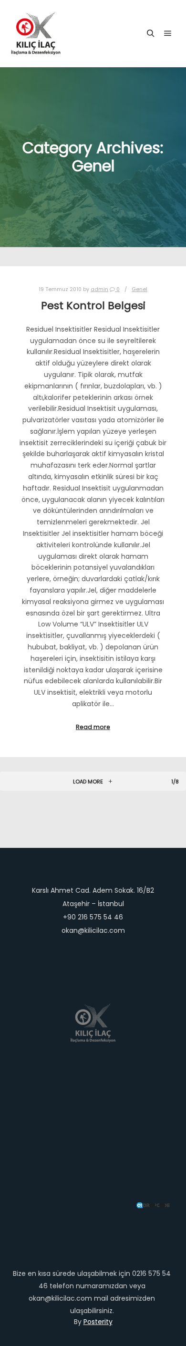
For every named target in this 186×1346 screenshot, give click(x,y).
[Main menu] (167, 33)
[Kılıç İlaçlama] (36, 33)
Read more (93, 727)
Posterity (98, 1321)
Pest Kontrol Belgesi (93, 305)
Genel (139, 289)
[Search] (150, 33)
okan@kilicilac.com (93, 930)
